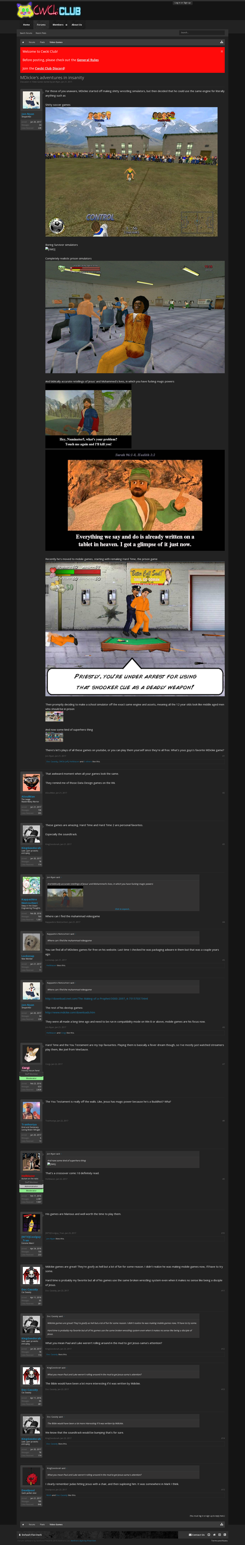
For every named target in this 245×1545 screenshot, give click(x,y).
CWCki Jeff (63, 761)
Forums (41, 24)
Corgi (63, 1032)
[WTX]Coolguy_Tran (31, 1238)
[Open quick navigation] (221, 42)
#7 (223, 1064)
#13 (223, 1389)
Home (26, 24)
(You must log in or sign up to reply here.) (207, 1516)
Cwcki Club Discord (49, 68)
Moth (48, 1495)
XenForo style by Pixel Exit (83, 1540)
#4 (223, 922)
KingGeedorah (31, 848)
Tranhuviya (29, 1124)
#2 (223, 793)
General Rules (88, 60)
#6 (223, 1027)
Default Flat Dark (31, 1534)
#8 (223, 1120)
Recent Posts (41, 33)
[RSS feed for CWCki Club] (224, 1534)
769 (39, 916)
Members (58, 24)
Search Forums (26, 33)
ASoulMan (28, 796)
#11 (223, 1290)
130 (39, 1251)
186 (39, 1501)
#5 (223, 960)
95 (40, 1300)
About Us (77, 24)
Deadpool (28, 1490)
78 (40, 861)
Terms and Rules (219, 1540)
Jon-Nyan (56, 82)
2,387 (38, 1199)
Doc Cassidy (52, 761)
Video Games (37, 82)
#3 (223, 844)
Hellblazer (74, 761)
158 (39, 810)
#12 (223, 1349)
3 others (88, 761)
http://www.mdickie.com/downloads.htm (70, 1012)
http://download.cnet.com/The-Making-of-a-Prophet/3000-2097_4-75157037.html (96, 998)
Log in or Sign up (183, 2)
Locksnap (28, 956)
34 (40, 125)
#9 (223, 1179)
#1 (223, 756)
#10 (223, 1233)
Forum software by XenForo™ (44, 1540)
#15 (223, 1489)
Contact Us (198, 1534)
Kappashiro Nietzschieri (30, 901)
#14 (223, 1438)
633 (39, 1086)
